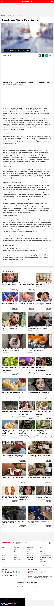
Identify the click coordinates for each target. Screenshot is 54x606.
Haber (22, 584)
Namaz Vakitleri (30, 551)
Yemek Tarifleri (30, 559)
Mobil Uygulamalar (43, 561)
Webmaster (42, 559)
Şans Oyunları (30, 555)
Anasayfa (3, 15)
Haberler (3, 547)
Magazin (3, 553)
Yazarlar (16, 557)
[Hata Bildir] (24, 586)
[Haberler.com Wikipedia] (5, 575)
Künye (46, 542)
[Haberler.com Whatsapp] (16, 572)
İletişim (42, 542)
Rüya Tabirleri (30, 557)
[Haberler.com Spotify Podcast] (19, 572)
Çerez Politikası (43, 553)
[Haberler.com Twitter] (8, 572)
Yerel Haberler (17, 559)
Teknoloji (16, 551)
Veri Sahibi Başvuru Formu (45, 557)
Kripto (3, 557)
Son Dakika (4, 555)
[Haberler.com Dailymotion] (16, 575)
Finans (15, 553)
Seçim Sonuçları (30, 553)
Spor (3, 551)
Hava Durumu (30, 549)
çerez (2, 601)
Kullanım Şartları (43, 549)
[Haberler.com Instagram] (11, 572)
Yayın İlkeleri (50, 543)
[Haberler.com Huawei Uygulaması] (43, 572)
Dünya (3, 561)
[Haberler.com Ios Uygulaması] (30, 572)
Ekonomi (9, 15)
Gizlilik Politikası (43, 551)
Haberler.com (30, 547)
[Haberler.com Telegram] (14, 575)
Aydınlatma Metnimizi (11, 603)
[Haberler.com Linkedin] (14, 572)
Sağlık (15, 549)
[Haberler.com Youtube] (8, 575)
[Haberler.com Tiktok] (11, 575)
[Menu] (2, 1)
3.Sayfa (3, 559)
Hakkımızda (33, 542)
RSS (40, 563)
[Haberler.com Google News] (3, 572)
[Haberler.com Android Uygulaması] (37, 572)
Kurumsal (42, 547)
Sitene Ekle (42, 565)
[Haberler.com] (8, 543)
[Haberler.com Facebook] (5, 572)
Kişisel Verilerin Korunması (45, 555)
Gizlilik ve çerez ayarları (17, 586)
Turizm (15, 555)
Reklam (38, 542)
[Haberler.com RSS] (3, 575)
